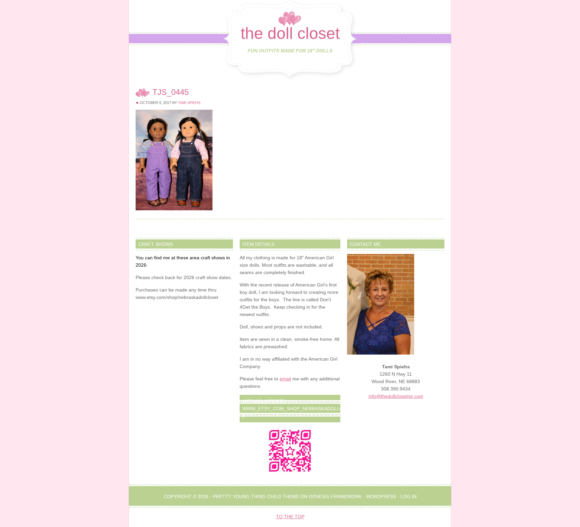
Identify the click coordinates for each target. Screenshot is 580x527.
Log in (408, 496)
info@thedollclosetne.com (396, 396)
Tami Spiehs (189, 103)
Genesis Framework (335, 496)
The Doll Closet (290, 33)
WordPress (381, 496)
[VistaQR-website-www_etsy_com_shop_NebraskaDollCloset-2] (290, 451)
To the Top (290, 516)
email (285, 378)
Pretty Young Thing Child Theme (256, 496)
